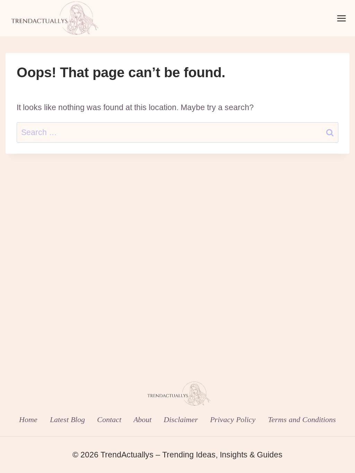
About (142, 419)
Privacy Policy (233, 419)
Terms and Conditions (302, 419)
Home (28, 419)
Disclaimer (181, 419)
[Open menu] (341, 18)
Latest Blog (67, 419)
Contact (109, 419)
